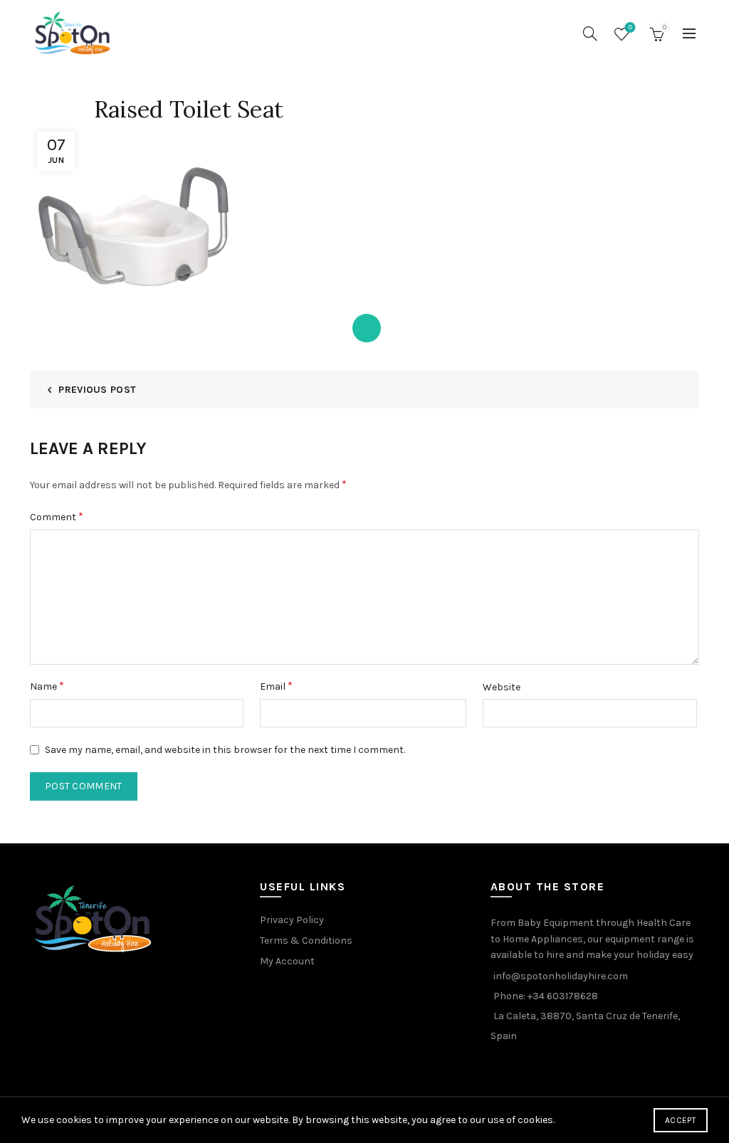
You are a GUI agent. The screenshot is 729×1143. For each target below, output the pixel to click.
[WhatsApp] (366, 328)
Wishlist (630, 27)
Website (501, 687)
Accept (680, 1120)
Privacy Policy (292, 920)
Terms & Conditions (306, 940)
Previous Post (97, 390)
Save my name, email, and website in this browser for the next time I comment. (225, 750)
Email (276, 685)
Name (47, 685)
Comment (56, 516)
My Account (287, 961)
